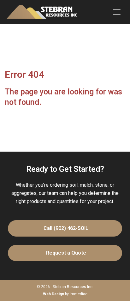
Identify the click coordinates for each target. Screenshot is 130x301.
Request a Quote (67, 253)
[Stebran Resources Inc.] (41, 12)
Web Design (53, 294)
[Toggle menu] (117, 12)
